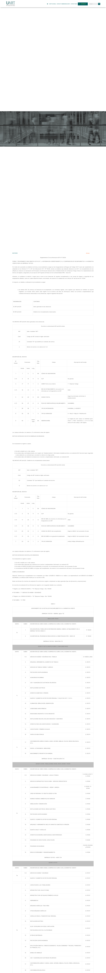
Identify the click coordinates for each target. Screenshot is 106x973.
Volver (88, 253)
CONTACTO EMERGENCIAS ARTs (63, 3)
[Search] (99, 4)
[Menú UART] (48, 3)
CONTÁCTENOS (74, 3)
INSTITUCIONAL (52, 3)
